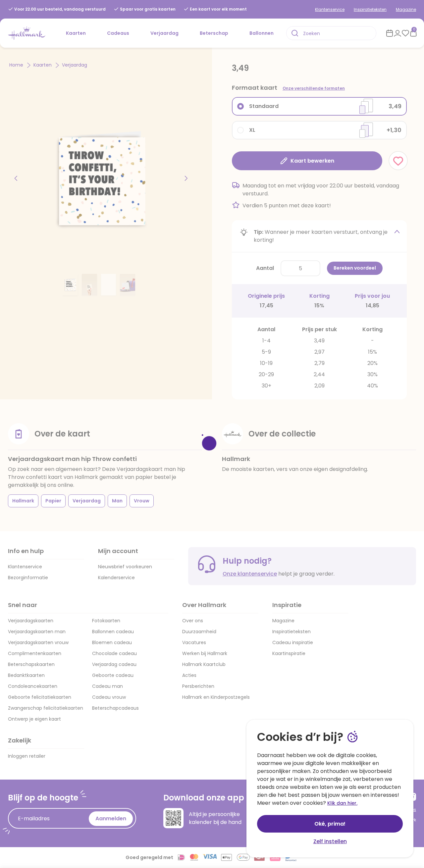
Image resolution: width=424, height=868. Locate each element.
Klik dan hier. (342, 803)
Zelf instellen (330, 841)
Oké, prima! (329, 824)
